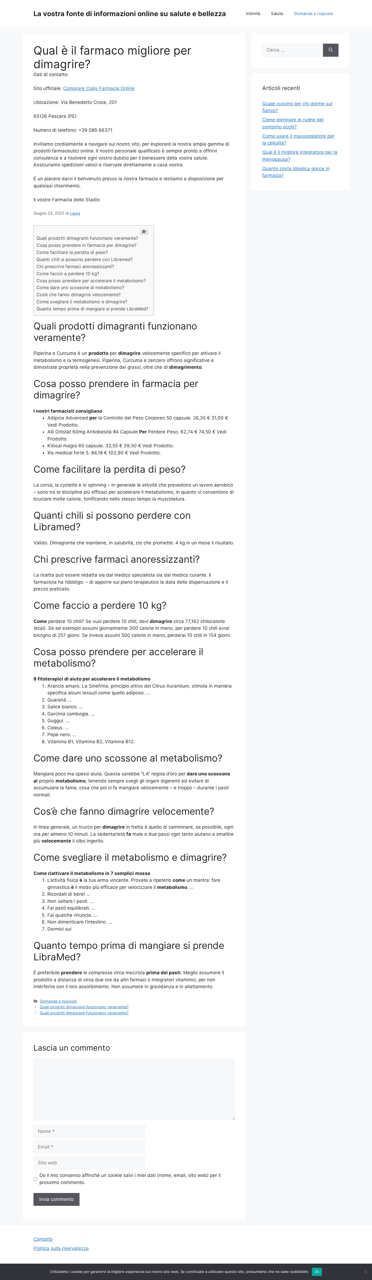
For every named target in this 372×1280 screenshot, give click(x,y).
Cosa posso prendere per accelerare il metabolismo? (91, 280)
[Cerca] (331, 50)
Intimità (253, 13)
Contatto (43, 1239)
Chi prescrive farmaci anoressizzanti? (75, 266)
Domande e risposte (313, 13)
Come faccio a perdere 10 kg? (67, 273)
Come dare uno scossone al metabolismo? (80, 287)
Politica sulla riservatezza (61, 1248)
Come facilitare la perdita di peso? (72, 252)
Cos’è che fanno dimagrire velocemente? (78, 294)
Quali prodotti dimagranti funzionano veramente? (87, 238)
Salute (277, 13)
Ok (317, 1271)
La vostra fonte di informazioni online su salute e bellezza (129, 14)
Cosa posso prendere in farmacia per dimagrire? (86, 245)
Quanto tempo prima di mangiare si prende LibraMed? (92, 308)
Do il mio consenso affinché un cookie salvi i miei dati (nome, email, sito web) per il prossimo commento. (130, 1179)
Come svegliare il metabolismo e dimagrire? (81, 301)
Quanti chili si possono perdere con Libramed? (84, 259)
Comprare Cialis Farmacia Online (99, 88)
